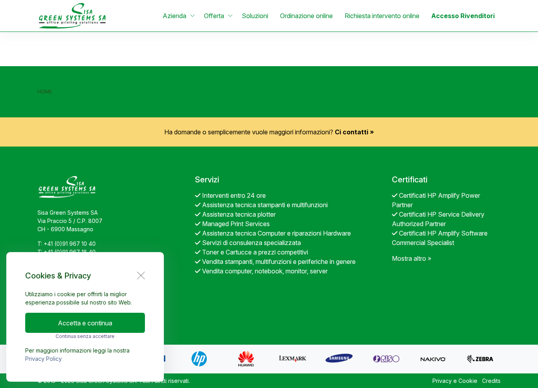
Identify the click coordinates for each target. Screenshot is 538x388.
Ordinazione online (306, 16)
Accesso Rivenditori (463, 16)
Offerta (214, 16)
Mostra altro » (411, 258)
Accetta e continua (85, 323)
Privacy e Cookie (454, 380)
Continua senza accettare (85, 336)
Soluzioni (255, 16)
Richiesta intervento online (382, 16)
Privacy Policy (43, 358)
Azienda (174, 16)
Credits (491, 380)
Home (44, 92)
